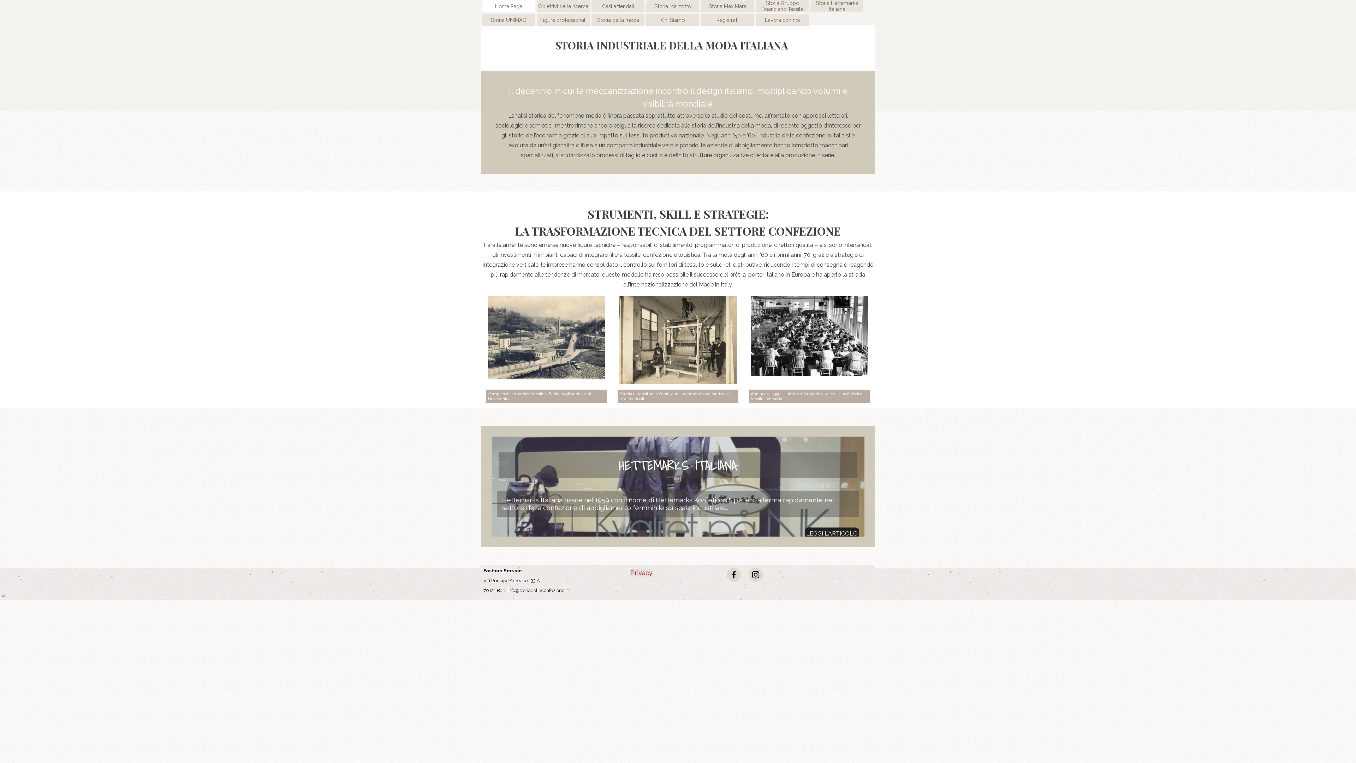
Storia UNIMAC (508, 20)
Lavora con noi (782, 20)
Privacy (641, 572)
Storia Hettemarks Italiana (837, 6)
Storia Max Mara (728, 6)
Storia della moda (618, 20)
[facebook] (734, 575)
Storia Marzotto (672, 6)
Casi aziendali (618, 6)
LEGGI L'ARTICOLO (832, 525)
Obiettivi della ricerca (563, 6)
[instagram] (756, 575)
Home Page (508, 6)
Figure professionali (563, 20)
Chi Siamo (673, 20)
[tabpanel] (678, 122)
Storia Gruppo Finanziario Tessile (782, 6)
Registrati (727, 20)
